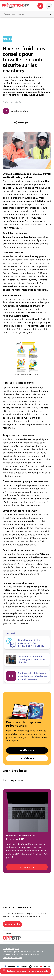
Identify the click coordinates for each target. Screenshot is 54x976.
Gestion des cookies (12, 958)
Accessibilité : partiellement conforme (21, 954)
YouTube (46, 967)
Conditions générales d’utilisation (19, 951)
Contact (39, 951)
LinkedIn (23, 967)
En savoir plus (12, 924)
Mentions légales (11, 948)
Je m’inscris (27, 867)
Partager (23, 122)
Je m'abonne (27, 758)
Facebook (11, 967)
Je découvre (27, 750)
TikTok (35, 967)
